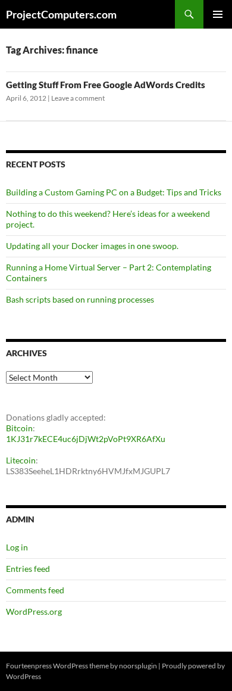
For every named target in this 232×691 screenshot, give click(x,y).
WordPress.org (34, 611)
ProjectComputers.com (61, 14)
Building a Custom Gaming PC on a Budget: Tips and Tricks (113, 192)
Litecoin (21, 460)
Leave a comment (78, 98)
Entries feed (28, 569)
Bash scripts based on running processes (80, 299)
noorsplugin (138, 665)
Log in (17, 547)
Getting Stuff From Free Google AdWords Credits (105, 84)
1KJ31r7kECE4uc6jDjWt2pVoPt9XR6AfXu (85, 439)
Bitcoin (19, 428)
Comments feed (35, 590)
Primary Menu (217, 14)
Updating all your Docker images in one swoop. (92, 246)
